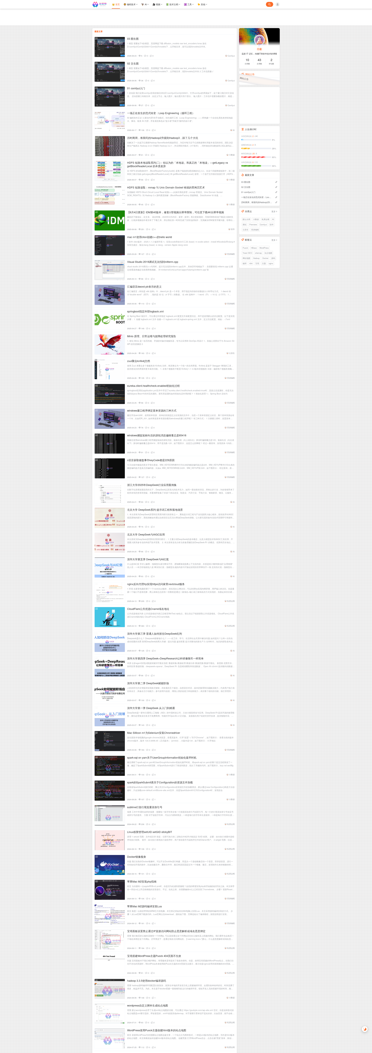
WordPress (264, 247)
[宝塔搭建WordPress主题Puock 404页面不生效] (109, 964)
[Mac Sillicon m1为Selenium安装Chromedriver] (109, 741)
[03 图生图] (109, 47)
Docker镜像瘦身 (136, 856)
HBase (254, 247)
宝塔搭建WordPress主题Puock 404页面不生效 (154, 955)
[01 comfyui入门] (109, 96)
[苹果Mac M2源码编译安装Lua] (109, 914)
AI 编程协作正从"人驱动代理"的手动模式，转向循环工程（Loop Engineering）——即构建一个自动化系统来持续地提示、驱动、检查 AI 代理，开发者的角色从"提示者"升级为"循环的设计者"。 (180, 119)
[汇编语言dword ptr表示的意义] (109, 295)
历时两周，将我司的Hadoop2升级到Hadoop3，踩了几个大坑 (162, 137)
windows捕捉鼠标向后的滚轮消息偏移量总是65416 (156, 435)
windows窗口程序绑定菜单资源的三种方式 (151, 410)
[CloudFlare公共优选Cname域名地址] (109, 617)
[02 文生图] (109, 72)
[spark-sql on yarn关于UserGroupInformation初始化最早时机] (109, 766)
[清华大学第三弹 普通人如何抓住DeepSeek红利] (109, 642)
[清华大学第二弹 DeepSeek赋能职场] (109, 691)
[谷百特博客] (100, 4)
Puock (245, 247)
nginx (271, 263)
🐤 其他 (201, 4)
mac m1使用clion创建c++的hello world (149, 237)
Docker (265, 258)
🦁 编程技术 (130, 4)
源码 (273, 258)
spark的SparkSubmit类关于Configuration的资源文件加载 (160, 782)
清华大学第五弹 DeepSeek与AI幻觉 (148, 559)
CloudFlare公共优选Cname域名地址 (148, 608)
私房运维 (231, 601)
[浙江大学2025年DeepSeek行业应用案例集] (109, 493)
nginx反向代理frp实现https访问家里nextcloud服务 (156, 584)
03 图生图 (133, 38)
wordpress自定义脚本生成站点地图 (147, 1005)
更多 (273, 211)
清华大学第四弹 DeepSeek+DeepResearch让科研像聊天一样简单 (165, 658)
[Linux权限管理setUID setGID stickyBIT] (109, 840)
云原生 (232, 353)
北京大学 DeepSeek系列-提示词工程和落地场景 (155, 509)
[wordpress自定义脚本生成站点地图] (109, 1014)
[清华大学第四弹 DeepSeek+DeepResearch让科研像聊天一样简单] (109, 667)
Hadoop (256, 258)
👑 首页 (116, 4)
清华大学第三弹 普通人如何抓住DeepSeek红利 (154, 633)
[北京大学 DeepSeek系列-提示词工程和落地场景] (109, 518)
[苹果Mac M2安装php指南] (109, 890)
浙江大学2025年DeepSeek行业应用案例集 (152, 484)
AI (234, 130)
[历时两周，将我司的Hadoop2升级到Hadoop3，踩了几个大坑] (109, 146)
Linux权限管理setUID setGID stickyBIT (149, 832)
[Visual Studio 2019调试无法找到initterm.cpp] (109, 270)
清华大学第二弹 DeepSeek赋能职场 (148, 683)
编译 (244, 263)
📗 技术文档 (172, 4)
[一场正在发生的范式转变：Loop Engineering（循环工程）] (109, 121)
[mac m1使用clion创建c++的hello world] (109, 245)
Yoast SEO (247, 253)
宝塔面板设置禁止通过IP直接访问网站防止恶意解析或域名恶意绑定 (166, 931)
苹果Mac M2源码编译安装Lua (144, 906)
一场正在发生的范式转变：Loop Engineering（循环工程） (161, 113)
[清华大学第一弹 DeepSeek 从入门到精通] (109, 716)
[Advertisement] (186, 16)
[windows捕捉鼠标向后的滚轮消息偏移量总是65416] (109, 443)
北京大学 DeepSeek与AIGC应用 (146, 534)
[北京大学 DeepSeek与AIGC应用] (109, 543)
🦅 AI (144, 4)
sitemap (258, 253)
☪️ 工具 (188, 4)
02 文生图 (133, 63)
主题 (264, 263)
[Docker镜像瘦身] (109, 865)
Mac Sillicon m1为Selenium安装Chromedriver (153, 732)
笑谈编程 (231, 254)
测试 (244, 224)
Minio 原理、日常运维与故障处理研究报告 (151, 336)
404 (250, 263)
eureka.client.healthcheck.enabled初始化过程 (153, 385)
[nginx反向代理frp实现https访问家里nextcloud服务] (109, 592)
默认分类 (246, 219)
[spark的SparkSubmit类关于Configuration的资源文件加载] (109, 790)
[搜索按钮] (269, 4)
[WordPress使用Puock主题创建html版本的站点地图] (109, 1038)
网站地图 (246, 258)
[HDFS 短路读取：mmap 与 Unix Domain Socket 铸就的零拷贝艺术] (109, 196)
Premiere (253, 224)
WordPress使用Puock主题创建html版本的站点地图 (156, 1030)
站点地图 (268, 253)
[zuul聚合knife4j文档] (109, 369)
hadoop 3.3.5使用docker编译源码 (146, 980)
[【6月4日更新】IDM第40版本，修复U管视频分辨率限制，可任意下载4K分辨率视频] (109, 220)
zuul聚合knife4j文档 (138, 361)
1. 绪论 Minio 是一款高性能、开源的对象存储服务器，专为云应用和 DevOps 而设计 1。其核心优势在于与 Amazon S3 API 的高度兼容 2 (180, 342)
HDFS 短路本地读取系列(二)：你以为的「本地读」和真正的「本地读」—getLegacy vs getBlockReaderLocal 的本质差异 (177, 164)
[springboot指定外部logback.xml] (109, 319)
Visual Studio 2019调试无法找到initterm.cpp (152, 261)
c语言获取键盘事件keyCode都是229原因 (151, 460)
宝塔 (257, 263)
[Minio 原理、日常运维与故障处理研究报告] (109, 344)
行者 (259, 49)
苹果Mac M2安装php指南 (142, 881)
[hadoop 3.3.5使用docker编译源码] (109, 989)
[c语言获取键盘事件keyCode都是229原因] (109, 468)
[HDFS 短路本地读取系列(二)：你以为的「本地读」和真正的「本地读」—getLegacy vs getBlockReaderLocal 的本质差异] (109, 171)
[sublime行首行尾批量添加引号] (109, 815)
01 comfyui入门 (136, 88)
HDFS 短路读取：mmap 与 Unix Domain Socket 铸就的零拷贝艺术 (166, 187)
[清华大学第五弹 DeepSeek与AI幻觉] (109, 567)
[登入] (277, 4)
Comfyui (231, 55)
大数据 (232, 154)
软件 (233, 229)
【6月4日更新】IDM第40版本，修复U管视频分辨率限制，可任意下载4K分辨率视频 (175, 212)
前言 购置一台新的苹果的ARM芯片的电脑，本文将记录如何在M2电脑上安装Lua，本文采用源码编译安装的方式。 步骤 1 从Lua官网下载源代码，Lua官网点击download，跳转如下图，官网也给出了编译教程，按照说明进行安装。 (180, 912)
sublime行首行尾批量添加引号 (144, 807)
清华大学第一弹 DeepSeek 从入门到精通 (151, 708)
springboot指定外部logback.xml (145, 311)
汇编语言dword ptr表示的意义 (144, 286)
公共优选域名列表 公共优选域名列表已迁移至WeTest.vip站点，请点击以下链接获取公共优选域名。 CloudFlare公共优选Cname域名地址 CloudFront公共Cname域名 (180, 615)
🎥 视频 (156, 4)
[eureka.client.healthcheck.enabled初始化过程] (109, 394)
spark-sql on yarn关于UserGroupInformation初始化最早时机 (161, 757)
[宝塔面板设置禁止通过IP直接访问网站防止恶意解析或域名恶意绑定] (109, 939)
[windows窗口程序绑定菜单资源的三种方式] (109, 419)
